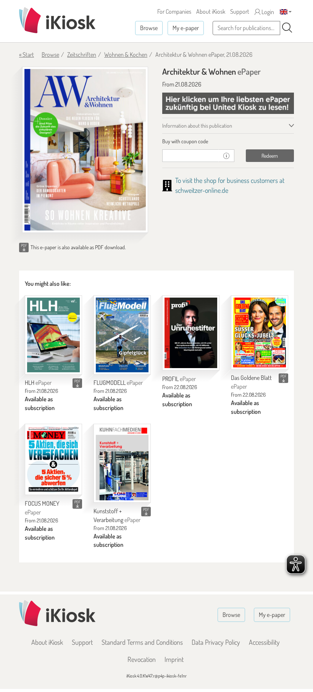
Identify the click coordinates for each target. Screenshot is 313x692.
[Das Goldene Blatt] (259, 332)
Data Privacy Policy (216, 642)
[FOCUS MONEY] (53, 459)
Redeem (269, 155)
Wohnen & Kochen (125, 54)
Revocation (141, 659)
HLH (38, 382)
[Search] (287, 28)
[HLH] (53, 334)
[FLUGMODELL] (122, 334)
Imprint (174, 659)
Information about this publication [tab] (197, 125)
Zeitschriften (81, 54)
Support (239, 11)
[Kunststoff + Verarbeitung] (122, 463)
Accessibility (264, 642)
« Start (26, 54)
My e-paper (186, 28)
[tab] (228, 141)
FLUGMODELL (118, 382)
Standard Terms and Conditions (142, 642)
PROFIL (179, 379)
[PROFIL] (190, 332)
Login (267, 12)
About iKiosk (210, 11)
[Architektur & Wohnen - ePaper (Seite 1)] (85, 150)
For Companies (174, 11)
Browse (149, 28)
